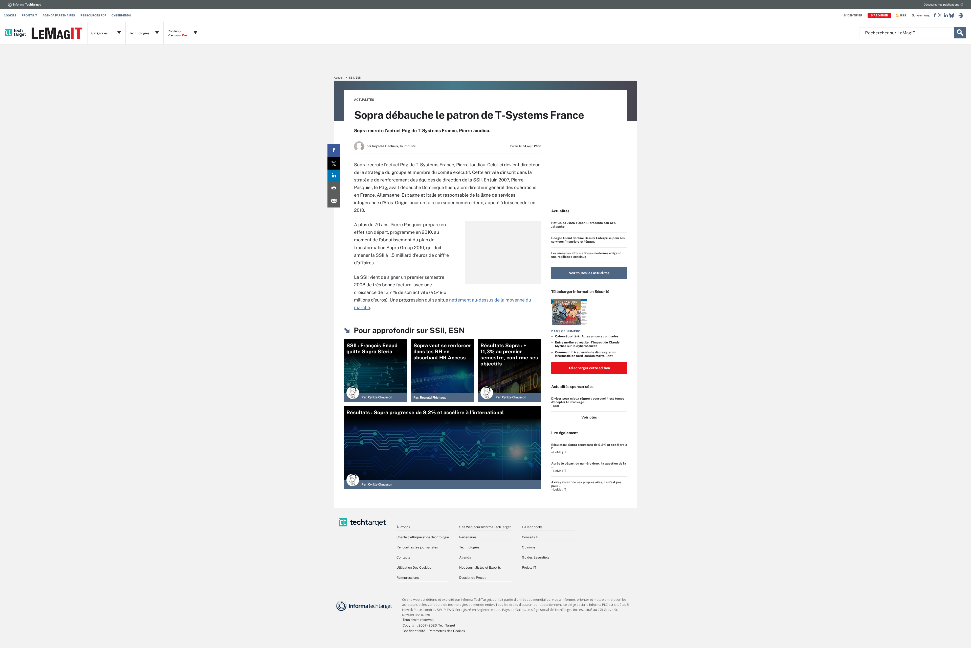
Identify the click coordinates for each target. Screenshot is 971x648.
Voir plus (589, 417)
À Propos (403, 527)
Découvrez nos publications (941, 4)
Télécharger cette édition (589, 368)
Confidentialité (414, 631)
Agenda (465, 557)
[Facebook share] (333, 150)
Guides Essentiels (535, 557)
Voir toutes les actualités (589, 273)
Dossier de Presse (472, 578)
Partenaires (468, 537)
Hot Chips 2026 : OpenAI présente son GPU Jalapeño (584, 224)
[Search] (960, 32)
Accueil (338, 77)
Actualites (364, 100)
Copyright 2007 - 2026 (420, 625)
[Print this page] (333, 188)
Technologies (469, 547)
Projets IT (29, 15)
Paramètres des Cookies (447, 631)
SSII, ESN (355, 77)
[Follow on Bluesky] (951, 15)
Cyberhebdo (121, 15)
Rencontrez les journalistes (417, 547)
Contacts (403, 557)
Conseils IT (530, 537)
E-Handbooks (532, 527)
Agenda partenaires (58, 15)
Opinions (529, 547)
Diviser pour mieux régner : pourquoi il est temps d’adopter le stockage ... (587, 400)
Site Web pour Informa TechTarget (485, 527)
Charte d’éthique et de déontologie (422, 537)
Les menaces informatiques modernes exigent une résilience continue (586, 255)
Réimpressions (407, 578)
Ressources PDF (93, 15)
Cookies (10, 15)
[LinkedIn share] (333, 176)
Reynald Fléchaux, (385, 146)
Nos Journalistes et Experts (480, 567)
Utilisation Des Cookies (413, 567)
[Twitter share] (333, 163)
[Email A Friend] (333, 201)
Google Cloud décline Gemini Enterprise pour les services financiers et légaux (588, 239)
